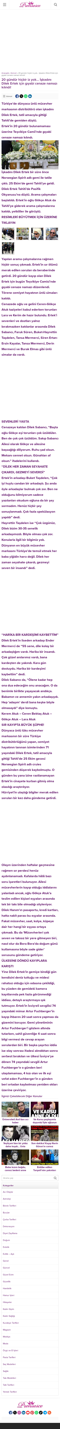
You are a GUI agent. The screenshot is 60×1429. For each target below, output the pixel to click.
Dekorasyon (8, 1226)
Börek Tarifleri (9, 1205)
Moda (5, 1343)
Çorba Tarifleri (9, 1219)
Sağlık (5, 1371)
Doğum (6, 1240)
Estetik (6, 1247)
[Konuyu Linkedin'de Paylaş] (30, 96)
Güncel (14, 73)
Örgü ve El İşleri (10, 1350)
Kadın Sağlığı (9, 1316)
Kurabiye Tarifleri (11, 1323)
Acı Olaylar (8, 1192)
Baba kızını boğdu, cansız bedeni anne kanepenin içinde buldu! (15, 1170)
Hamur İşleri (8, 1295)
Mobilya (6, 1336)
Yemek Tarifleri (10, 1392)
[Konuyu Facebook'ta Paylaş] (17, 96)
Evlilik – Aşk (8, 1254)
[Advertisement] (30, 40)
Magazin (7, 1330)
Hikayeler (7, 1302)
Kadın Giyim (8, 1309)
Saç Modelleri (9, 1364)
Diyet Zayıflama (10, 1233)
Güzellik (6, 1281)
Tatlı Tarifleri (8, 1385)
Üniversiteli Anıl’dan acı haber (15, 1121)
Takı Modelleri (9, 1378)
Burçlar (6, 1212)
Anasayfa (5, 73)
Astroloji (7, 1199)
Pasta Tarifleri (9, 1357)
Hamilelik (7, 1288)
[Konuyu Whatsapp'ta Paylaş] (26, 96)
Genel (6, 1261)
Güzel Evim (8, 1274)
